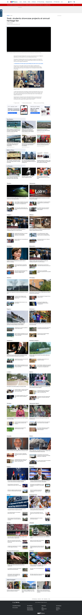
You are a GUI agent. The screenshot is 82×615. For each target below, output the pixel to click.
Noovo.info (57, 607)
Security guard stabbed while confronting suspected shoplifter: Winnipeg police (42, 303)
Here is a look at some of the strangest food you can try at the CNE (43, 177)
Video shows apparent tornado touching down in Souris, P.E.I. (17, 293)
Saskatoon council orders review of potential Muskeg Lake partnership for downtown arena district (17, 356)
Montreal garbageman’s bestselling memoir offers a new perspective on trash (21, 265)
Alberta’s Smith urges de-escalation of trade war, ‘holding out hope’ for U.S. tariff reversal (16, 230)
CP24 (42, 607)
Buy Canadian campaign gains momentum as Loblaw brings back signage (39, 198)
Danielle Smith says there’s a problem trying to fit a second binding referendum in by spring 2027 (21, 234)
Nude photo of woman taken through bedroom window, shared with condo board (39, 293)
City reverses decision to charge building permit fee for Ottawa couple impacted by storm (39, 230)
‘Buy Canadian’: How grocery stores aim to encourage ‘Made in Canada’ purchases (13, 161)
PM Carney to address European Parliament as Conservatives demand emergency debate (17, 481)
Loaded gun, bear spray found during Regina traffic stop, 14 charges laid (12, 144)
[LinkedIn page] (18, 602)
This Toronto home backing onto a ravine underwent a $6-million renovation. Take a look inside (13, 177)
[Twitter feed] (13, 602)
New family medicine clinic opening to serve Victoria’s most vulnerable (43, 422)
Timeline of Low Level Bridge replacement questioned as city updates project (44, 271)
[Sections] (8, 2)
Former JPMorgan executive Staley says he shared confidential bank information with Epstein (40, 481)
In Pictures (34, 1)
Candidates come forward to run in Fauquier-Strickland (43, 359)
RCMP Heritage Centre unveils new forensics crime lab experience (43, 144)
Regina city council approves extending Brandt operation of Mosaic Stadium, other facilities (28, 130)
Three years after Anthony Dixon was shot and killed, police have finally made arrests (21, 209)
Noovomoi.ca (58, 608)
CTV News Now (56, 1)
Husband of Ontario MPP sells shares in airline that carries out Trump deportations (16, 198)
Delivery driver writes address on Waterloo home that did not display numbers (43, 591)
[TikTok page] (15, 602)
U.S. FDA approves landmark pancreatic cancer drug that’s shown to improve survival (17, 509)
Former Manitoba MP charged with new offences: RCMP (17, 450)
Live (61, 1)
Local (21, 1)
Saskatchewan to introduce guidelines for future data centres (43, 130)
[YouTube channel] (16, 602)
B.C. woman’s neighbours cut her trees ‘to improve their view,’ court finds (28, 591)
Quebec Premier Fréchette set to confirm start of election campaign (16, 261)
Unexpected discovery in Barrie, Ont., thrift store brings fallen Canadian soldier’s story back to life (43, 391)
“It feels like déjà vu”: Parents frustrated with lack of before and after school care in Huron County (21, 390)
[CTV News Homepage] (13, 1)
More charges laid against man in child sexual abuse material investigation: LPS (21, 396)
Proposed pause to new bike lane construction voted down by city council (43, 265)
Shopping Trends (49, 1)
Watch (29, 1)
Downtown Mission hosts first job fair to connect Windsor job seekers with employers (21, 423)
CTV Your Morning (40, 1)
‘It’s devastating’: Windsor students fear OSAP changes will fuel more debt (17, 418)
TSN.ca (43, 609)
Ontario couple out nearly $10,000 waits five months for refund (13, 591)
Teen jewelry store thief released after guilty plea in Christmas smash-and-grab (43, 397)
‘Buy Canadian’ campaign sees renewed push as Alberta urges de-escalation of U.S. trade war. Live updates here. (21, 203)
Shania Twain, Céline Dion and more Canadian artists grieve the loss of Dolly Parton (39, 509)
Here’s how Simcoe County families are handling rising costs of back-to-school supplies (39, 387)
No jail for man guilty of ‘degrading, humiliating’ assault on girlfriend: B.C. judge (21, 454)
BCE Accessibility (15, 607)
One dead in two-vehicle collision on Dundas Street (16, 386)
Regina (8, 15)
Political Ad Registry (30, 609)
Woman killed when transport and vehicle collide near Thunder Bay (39, 356)
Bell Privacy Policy (30, 607)
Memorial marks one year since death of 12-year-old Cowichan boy (39, 418)
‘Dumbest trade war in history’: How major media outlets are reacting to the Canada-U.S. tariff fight (43, 161)
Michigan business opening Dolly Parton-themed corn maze (20, 428)
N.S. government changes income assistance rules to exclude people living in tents (20, 297)
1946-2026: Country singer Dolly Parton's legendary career (27, 177)
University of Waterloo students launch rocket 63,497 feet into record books (40, 324)
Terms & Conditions (30, 608)
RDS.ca (57, 609)
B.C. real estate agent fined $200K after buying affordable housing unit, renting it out (29, 161)
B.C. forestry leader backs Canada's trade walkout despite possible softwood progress (43, 429)
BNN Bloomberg (44, 608)
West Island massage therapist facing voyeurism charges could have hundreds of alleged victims (21, 271)
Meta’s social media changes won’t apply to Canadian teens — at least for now (38, 565)
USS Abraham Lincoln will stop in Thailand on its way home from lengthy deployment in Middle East (43, 455)
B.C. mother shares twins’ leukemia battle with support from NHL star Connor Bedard (43, 209)
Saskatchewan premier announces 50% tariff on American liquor (21, 359)
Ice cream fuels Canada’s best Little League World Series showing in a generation (17, 537)
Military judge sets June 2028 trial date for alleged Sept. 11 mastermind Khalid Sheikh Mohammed (40, 451)
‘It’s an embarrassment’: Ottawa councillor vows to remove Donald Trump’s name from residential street (43, 234)
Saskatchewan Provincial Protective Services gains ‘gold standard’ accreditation (28, 144)
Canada (24, 1)
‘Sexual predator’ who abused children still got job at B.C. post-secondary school (43, 203)
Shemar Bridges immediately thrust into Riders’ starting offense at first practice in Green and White (13, 130)
